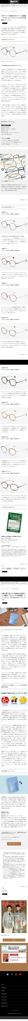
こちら (6, 541)
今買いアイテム (14, 11)
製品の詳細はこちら (13, 843)
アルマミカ (23, 568)
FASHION (3, 987)
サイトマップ (14, 1010)
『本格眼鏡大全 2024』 (7, 32)
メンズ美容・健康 (14, 582)
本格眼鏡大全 (9, 568)
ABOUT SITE (4, 1006)
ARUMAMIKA (16, 568)
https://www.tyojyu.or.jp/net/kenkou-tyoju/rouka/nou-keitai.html (13, 858)
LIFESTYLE (7, 582)
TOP (2, 984)
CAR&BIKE (4, 993)
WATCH (3, 990)
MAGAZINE (4, 1003)
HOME (2, 582)
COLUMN (3, 1000)
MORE (14, 940)
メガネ (3, 568)
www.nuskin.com (5, 839)
